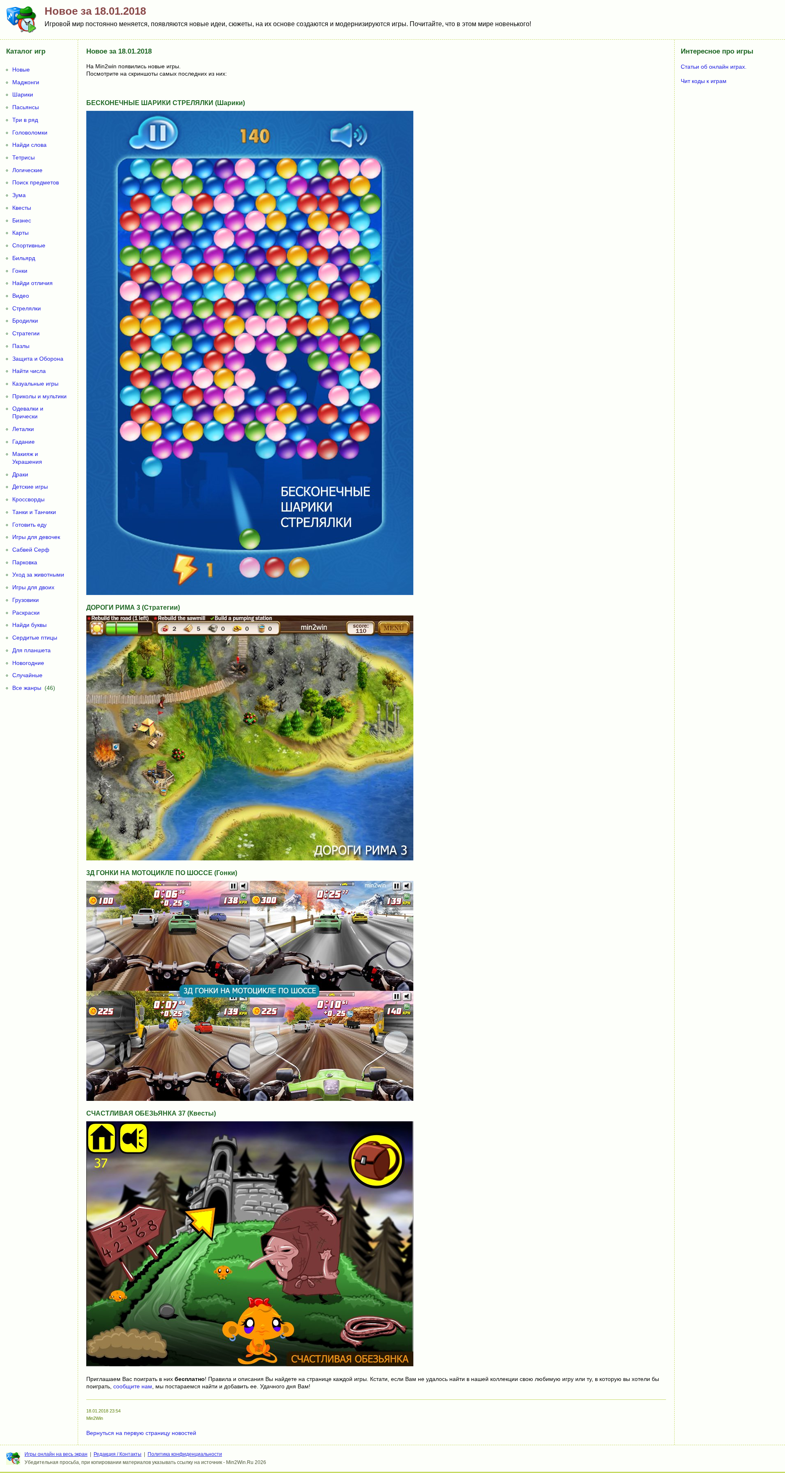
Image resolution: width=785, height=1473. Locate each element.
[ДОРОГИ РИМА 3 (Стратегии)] (249, 858)
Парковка (24, 562)
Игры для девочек (36, 537)
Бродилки (25, 320)
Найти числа (29, 371)
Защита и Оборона (37, 358)
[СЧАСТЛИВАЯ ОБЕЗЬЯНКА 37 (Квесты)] (249, 1364)
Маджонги (25, 82)
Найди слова (29, 144)
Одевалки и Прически (27, 412)
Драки (20, 474)
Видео (20, 295)
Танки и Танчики (34, 512)
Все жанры (26, 688)
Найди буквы (29, 625)
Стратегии (26, 333)
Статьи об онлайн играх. (714, 66)
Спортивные (28, 245)
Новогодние (28, 663)
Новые (21, 69)
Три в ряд (25, 120)
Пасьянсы (25, 107)
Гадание (23, 441)
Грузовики (25, 600)
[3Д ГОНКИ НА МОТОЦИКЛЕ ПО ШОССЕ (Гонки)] (249, 1099)
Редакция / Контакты (117, 1454)
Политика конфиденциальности (185, 1454)
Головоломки (29, 132)
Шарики (22, 94)
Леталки (23, 429)
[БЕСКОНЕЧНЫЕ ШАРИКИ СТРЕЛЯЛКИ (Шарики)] (249, 593)
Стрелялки (26, 308)
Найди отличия (32, 283)
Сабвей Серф (30, 549)
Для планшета (31, 650)
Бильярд (23, 258)
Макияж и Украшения (27, 458)
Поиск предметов (35, 182)
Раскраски (26, 612)
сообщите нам (132, 1386)
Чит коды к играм (704, 81)
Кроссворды (28, 499)
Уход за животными (38, 574)
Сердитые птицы (34, 637)
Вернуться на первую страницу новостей (141, 1433)
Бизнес (21, 220)
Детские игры (30, 486)
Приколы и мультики (39, 396)
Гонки (19, 270)
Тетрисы (23, 157)
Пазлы (20, 346)
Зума (19, 195)
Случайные (27, 675)
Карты (20, 232)
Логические (27, 170)
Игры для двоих (33, 587)
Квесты (21, 207)
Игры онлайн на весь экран (56, 1454)
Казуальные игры (35, 383)
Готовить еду (29, 524)
